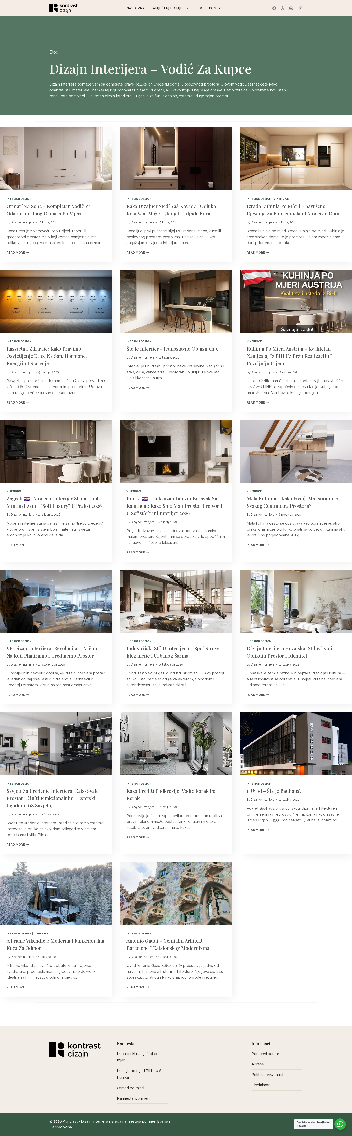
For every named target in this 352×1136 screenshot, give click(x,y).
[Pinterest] (282, 8)
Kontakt (217, 8)
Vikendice (281, 198)
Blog (199, 8)
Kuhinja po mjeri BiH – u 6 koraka (139, 1074)
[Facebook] (274, 8)
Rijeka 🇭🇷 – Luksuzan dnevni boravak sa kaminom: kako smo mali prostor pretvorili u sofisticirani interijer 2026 (175, 505)
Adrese (258, 1064)
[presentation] (56, 158)
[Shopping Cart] (300, 8)
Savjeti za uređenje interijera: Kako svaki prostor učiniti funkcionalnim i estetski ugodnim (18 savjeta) (53, 798)
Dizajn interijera (98, 68)
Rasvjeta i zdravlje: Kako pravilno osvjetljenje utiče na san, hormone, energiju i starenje (47, 355)
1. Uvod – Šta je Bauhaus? (274, 790)
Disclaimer (261, 1085)
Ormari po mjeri (130, 1088)
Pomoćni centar (265, 1054)
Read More (17, 252)
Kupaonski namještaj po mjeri (137, 1057)
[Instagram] (291, 8)
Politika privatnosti (268, 1074)
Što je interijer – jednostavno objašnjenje (172, 348)
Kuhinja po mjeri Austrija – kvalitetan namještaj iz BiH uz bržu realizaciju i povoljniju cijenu (289, 355)
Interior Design (19, 198)
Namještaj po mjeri (133, 1098)
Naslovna (135, 8)
